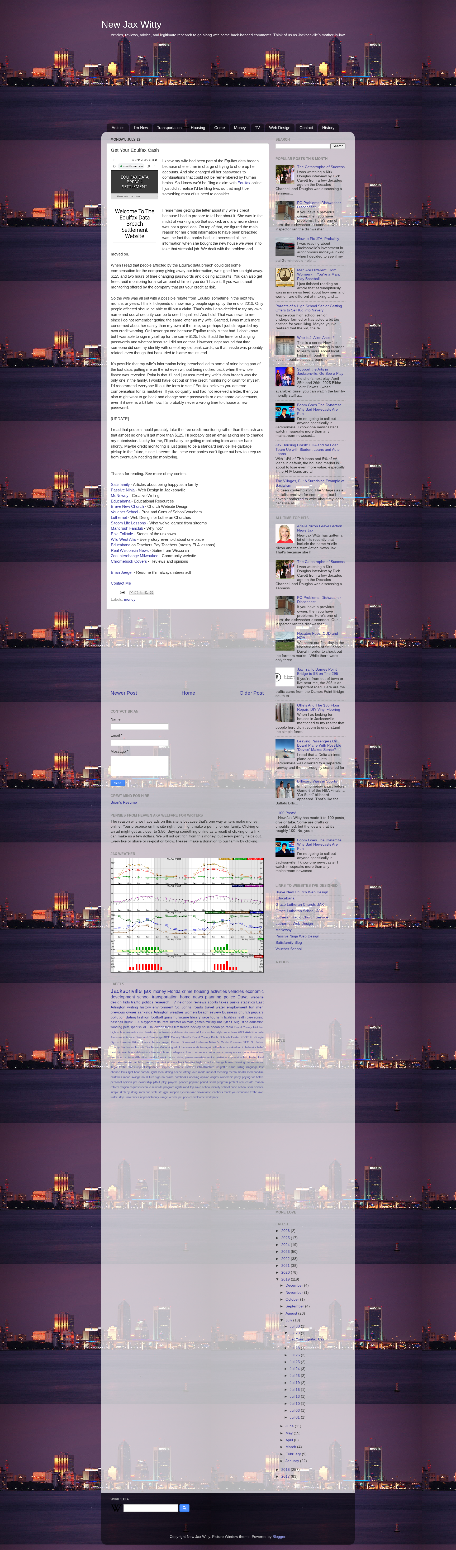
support (174, 1092)
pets (126, 1027)
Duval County (243, 1027)
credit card (117, 1057)
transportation (165, 996)
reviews (199, 1002)
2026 (286, 1231)
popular (194, 1082)
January (293, 1461)
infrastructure (205, 1067)
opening (194, 1077)
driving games (185, 1057)
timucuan (243, 1092)
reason (259, 1082)
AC (145, 1027)
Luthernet (119, 517)
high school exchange (210, 1062)
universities (132, 1097)
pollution (118, 1017)
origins (214, 1077)
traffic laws (257, 1092)
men (260, 1007)
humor (259, 1062)
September (295, 1306)
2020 (286, 1272)
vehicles (236, 991)
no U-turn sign (150, 1077)
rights (178, 1087)
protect (233, 1082)
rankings (145, 1012)
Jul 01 (295, 1417)
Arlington (161, 1012)
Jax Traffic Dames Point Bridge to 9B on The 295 (317, 671)
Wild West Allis (123, 539)
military (211, 1022)
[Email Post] (122, 592)
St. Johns (183, 1007)
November (295, 1293)
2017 (286, 1476)
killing (241, 1067)
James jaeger (160, 1042)
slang (134, 1092)
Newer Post (124, 693)
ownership (226, 1077)
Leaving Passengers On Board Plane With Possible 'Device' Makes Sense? (319, 745)
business (229, 1012)
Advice (130, 1037)
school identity (211, 1087)
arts (225, 1047)
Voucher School (124, 512)
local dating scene (170, 1072)
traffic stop (117, 1097)
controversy (165, 1032)
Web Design (279, 127)
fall (197, 1032)
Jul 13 (295, 1397)
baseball (117, 1022)
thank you (230, 1092)
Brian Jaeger (122, 572)
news (198, 996)
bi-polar (122, 1052)
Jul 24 (295, 1369)
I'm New (141, 127)
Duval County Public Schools (211, 1037)
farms (169, 1027)
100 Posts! (287, 813)
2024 (286, 1245)
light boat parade (139, 1072)
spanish (136, 1027)
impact (140, 1067)
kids (126, 1002)
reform (115, 1087)
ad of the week (183, 1047)
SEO (246, 1042)
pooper (183, 1082)
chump (166, 1052)
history (145, 1007)
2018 (286, 1470)
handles (190, 1062)
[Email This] (131, 592)
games (200, 1022)
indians (178, 1067)
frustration (117, 1062)
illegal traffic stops (123, 1067)
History (328, 127)
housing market (245, 1062)
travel (209, 1007)
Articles (118, 127)
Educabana (120, 501)
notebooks (181, 1077)
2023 (286, 1252)
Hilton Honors (141, 1042)
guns (168, 1017)
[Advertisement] (228, 84)
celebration (141, 1052)
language (252, 1067)
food (261, 1057)
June (290, 1426)
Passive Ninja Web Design (297, 936)
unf (219, 1022)
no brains (168, 1077)
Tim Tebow (152, 1047)
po (223, 1027)
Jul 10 (295, 1404)
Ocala (225, 1042)
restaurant (161, 1022)
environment (163, 1007)
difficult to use (144, 1057)
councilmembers (253, 1052)
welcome (199, 1097)
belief (260, 1047)
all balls (217, 1047)
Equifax (244, 183)
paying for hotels (253, 1077)
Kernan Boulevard (183, 1042)
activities (219, 991)
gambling (138, 1062)
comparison (213, 1052)
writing (132, 1007)
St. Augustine (238, 1022)
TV (257, 127)
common (199, 1052)
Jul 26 (295, 1355)
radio (229, 1027)
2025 (286, 1238)
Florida (173, 991)
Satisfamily (120, 484)
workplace (212, 1097)
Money (240, 127)
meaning (222, 1072)
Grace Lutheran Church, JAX (300, 905)
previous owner (123, 1012)
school (143, 996)
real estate (246, 1082)
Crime (219, 127)
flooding (116, 1027)
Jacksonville (126, 991)
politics (147, 1002)
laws (124, 1072)
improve (167, 1067)
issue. (232, 1067)
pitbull (156, 1082)
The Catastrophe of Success (321, 167)
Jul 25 (295, 1362)
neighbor (184, 1002)
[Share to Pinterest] (151, 592)
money (129, 599)
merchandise (255, 1072)
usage (164, 1097)
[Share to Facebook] (146, 592)
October (293, 1299)
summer (175, 1022)
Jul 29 (295, 1333)
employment (237, 1007)
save (198, 1087)
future (128, 1062)
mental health (237, 1072)
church (244, 1012)
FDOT (245, 1037)
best (113, 1052)
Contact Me (121, 583)
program (222, 1082)
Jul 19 (295, 1383)
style (219, 1032)
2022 (286, 1259)
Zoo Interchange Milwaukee (134, 556)
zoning (259, 1017)
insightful (221, 1067)
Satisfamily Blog (289, 943)
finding (253, 1057)
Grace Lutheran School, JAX (299, 911)
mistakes (116, 1077)
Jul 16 (295, 1390)
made (201, 1072)
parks (234, 1002)
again (208, 1047)
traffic (135, 1002)
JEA (137, 1022)
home (185, 996)
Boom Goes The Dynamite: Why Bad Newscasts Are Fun (320, 409)
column (187, 1052)
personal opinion (121, 1082)
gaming (149, 1062)
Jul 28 (295, 1348)
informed (190, 1067)
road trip (188, 1087)
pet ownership (142, 1082)
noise (206, 1027)
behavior (250, 1047)
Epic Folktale (122, 534)
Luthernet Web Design (294, 924)
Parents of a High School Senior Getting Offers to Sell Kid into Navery (309, 308)
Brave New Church (127, 506)
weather (176, 1012)
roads (198, 1007)
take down (197, 1092)
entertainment (203, 1057)
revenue (145, 1087)
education (256, 1022)
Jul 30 (295, 1326)
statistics (248, 1002)
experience (220, 1057)
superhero (230, 1032)
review (215, 1012)
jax (147, 991)
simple (115, 1092)
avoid (241, 1047)
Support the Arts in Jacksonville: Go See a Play (320, 371)
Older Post (252, 693)
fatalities (230, 1017)
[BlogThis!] (136, 592)
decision (189, 1032)
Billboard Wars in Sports (317, 781)
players (173, 1082)
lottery (187, 1072)
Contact (306, 127)
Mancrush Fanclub (127, 528)
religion (124, 1087)
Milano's (214, 1042)
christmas (150, 1032)
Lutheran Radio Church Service (302, 917)
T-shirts (139, 1047)
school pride (229, 1087)
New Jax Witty (131, 24)
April (290, 1440)
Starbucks (127, 1047)
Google (259, 1037)
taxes (223, 1002)
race (205, 1017)
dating (131, 1017)
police (229, 996)
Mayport (147, 1022)
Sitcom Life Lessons (128, 523)
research (162, 1002)
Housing (198, 127)
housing (201, 991)
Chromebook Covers (129, 561)
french (184, 1027)
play (164, 1082)
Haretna (125, 1042)
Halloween (156, 1027)
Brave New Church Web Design (302, 892)
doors (171, 1057)
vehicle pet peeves (181, 1097)
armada (131, 1032)
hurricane (181, 1017)
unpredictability (149, 1097)
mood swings (131, 1077)
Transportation (169, 127)
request (135, 1087)
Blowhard (142, 1037)
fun (251, 1007)
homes (229, 1062)
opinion (204, 1077)
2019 (286, 1279)
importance (153, 1067)
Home (188, 693)
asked (233, 1047)
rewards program (163, 1087)
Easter (235, 1037)
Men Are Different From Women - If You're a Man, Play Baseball (318, 274)
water (220, 1007)
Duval (243, 996)
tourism (216, 1017)
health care (245, 1017)
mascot (211, 1072)
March (291, 1447)
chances (154, 1052)
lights (154, 1072)
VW (162, 1047)
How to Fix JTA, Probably (318, 239)
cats (140, 1032)
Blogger (279, 1537)
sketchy (125, 1092)
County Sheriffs (181, 1037)
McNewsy (120, 496)
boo (130, 1052)
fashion (143, 1017)
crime (187, 991)
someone (144, 1092)
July (289, 1320)
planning (213, 996)
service (259, 1087)
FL (251, 1037)
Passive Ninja (123, 490)
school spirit (245, 1087)
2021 (241, 1032)
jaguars (257, 1012)
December (295, 1285)
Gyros (115, 1042)
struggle (163, 1092)
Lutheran (202, 1042)
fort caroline (207, 1032)
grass (173, 1062)
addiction (199, 1047)
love (194, 1072)
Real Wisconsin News (130, 550)
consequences (231, 1052)
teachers (217, 1092)
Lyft (225, 1022)
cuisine (129, 1057)
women (191, 1012)
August (292, 1313)
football (157, 1017)
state (154, 1092)
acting (169, 1047)
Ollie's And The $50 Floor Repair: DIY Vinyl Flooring (318, 707)
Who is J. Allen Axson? (316, 338)
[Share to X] (141, 592)
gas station (162, 1062)
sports (213, 1002)
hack (181, 1062)
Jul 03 (295, 1410)
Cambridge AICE (159, 1037)
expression (235, 1057)
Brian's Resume (124, 802)
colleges (177, 1052)
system (184, 1092)
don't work (160, 1057)
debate (178, 1032)
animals (187, 1022)
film (176, 1027)
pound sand (208, 1082)
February (294, 1454)
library (195, 1017)
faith (245, 1057)
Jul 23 (295, 1376)
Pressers (236, 1042)
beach (203, 1012)
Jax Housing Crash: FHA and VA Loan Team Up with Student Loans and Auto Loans (308, 449)
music (128, 1022)
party (237, 1077)
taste (208, 1092)
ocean (215, 1027)
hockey (196, 1027)
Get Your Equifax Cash (308, 1339)
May (290, 1433)
